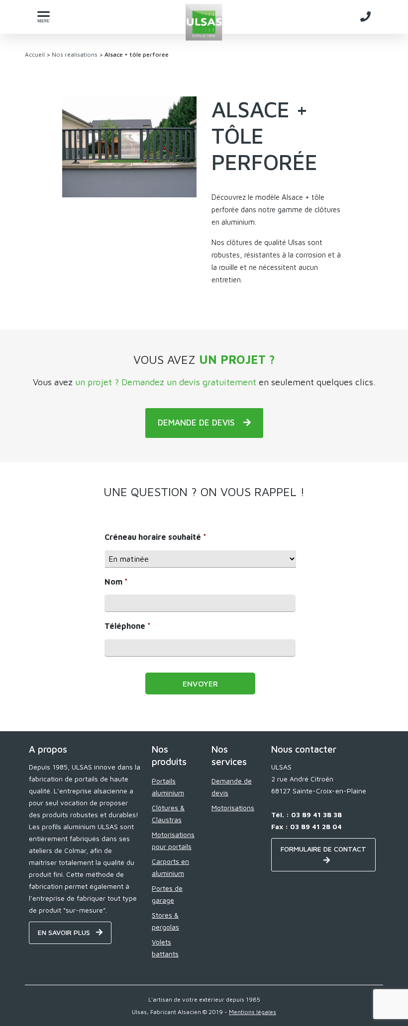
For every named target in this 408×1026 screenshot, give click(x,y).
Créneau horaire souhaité (155, 536)
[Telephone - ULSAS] (365, 16)
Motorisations (232, 807)
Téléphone (127, 625)
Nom (116, 581)
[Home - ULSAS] (204, 22)
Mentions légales (252, 1012)
